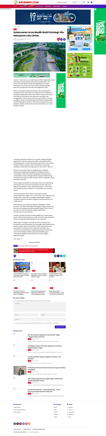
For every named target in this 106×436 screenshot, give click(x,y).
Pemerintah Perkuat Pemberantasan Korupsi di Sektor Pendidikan (21, 292)
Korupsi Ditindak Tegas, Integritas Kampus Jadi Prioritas (55, 275)
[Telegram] (61, 256)
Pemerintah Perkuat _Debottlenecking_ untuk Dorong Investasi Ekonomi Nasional (56, 292)
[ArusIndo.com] (34, 2)
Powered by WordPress (20, 432)
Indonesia (22, 246)
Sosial (55, 417)
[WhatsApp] (64, 256)
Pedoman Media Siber (19, 410)
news (29, 246)
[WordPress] (23, 423)
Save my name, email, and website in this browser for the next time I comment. (37, 323)
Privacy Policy (17, 412)
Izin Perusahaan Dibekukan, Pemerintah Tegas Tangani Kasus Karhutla (21, 275)
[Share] (64, 39)
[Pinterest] (20, 423)
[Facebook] (55, 256)
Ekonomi (56, 414)
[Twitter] (58, 256)
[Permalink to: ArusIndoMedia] (15, 39)
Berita (15, 29)
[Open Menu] (91, 2)
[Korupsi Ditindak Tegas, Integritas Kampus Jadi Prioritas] (57, 267)
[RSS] (29, 423)
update (36, 246)
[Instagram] (26, 423)
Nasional (71, 414)
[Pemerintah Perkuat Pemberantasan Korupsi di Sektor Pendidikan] (22, 284)
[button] (84, 2)
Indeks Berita (17, 407)
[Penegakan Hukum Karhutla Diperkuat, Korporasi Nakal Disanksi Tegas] (39, 267)
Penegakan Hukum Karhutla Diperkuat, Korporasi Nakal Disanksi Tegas (39, 275)
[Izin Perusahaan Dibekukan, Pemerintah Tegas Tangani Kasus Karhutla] (22, 267)
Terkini (55, 412)
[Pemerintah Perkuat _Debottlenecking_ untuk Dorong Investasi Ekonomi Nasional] (57, 284)
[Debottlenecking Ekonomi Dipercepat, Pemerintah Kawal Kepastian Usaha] (39, 284)
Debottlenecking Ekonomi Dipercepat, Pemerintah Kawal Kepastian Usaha (38, 292)
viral (70, 417)
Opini (55, 410)
